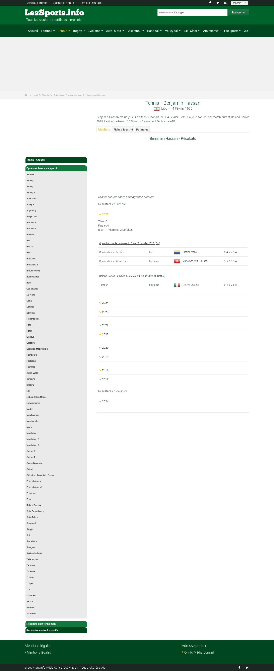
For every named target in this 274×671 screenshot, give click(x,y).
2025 (105, 214)
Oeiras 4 (30, 457)
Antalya (30, 204)
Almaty (29, 180)
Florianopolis (32, 319)
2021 (105, 334)
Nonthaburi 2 (32, 439)
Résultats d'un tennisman (68, 95)
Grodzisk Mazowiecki (37, 349)
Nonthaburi (31, 433)
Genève (30, 337)
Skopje (29, 529)
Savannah (31, 523)
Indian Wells (32, 373)
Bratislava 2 (32, 264)
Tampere (30, 565)
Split (28, 535)
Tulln (28, 589)
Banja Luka (31, 216)
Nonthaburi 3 (32, 445)
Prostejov (31, 493)
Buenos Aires (32, 276)
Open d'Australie (34, 463)
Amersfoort (31, 198)
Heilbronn (31, 361)
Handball (153, 31)
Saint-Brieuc (32, 517)
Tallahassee (32, 559)
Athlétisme (210, 31)
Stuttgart (30, 547)
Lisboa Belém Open (36, 397)
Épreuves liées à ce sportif (41, 168)
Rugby (77, 31)
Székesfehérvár (34, 553)
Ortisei (29, 469)
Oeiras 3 (30, 451)
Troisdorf (30, 577)
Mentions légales (39, 652)
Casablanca (32, 288)
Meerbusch (32, 421)
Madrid (29, 409)
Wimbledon (31, 613)
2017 (105, 379)
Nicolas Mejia (190, 251)
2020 (105, 347)
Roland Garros (33, 505)
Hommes (30, 367)
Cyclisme (94, 31)
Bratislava (31, 258)
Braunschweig (33, 270)
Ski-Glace (191, 31)
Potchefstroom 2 (34, 487)
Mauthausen (32, 415)
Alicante (30, 174)
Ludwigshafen (33, 403)
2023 (105, 312)
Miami (29, 427)
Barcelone (31, 222)
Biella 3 (29, 246)
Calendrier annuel (63, 3)
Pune (28, 499)
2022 (105, 325)
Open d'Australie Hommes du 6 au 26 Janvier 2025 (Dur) (129, 243)
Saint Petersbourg (35, 511)
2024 (105, 303)
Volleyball (172, 31)
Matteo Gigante (191, 284)
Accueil (33, 31)
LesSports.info (40, 13)
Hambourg (31, 355)
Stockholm (31, 541)
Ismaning (30, 379)
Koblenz (30, 385)
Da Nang (30, 294)
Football (46, 31)
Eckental (30, 313)
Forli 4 (29, 325)
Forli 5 (29, 331)
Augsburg (31, 210)
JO (246, 31)
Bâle (28, 282)
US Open (31, 595)
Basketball (134, 31)
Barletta (30, 234)
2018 (105, 370)
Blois (28, 252)
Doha (29, 301)
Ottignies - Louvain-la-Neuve (40, 475)
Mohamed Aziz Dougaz (195, 260)
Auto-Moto (113, 31)
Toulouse (30, 571)
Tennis (62, 31)
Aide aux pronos (37, 3)
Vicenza (30, 607)
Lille (28, 391)
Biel (28, 240)
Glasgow (30, 343)
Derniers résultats (90, 3)
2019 (105, 357)
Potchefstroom (33, 481)
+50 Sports (231, 31)
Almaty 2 (30, 192)
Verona (29, 601)
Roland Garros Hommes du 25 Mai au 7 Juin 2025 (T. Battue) (132, 275)
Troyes (29, 583)
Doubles (30, 307)
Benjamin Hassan (96, 95)
